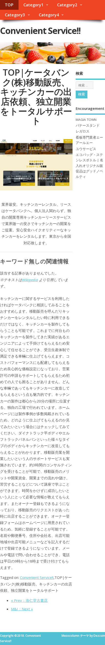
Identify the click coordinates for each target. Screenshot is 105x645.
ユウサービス (86, 149)
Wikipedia (30, 279)
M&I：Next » (22, 608)
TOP (9, 5)
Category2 (67, 5)
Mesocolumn (70, 636)
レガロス (82, 131)
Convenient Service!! (40, 31)
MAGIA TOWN (86, 119)
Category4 (49, 15)
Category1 (33, 5)
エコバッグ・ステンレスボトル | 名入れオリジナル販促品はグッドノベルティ (89, 166)
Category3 (15, 15)
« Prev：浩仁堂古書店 (29, 600)
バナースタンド (88, 125)
